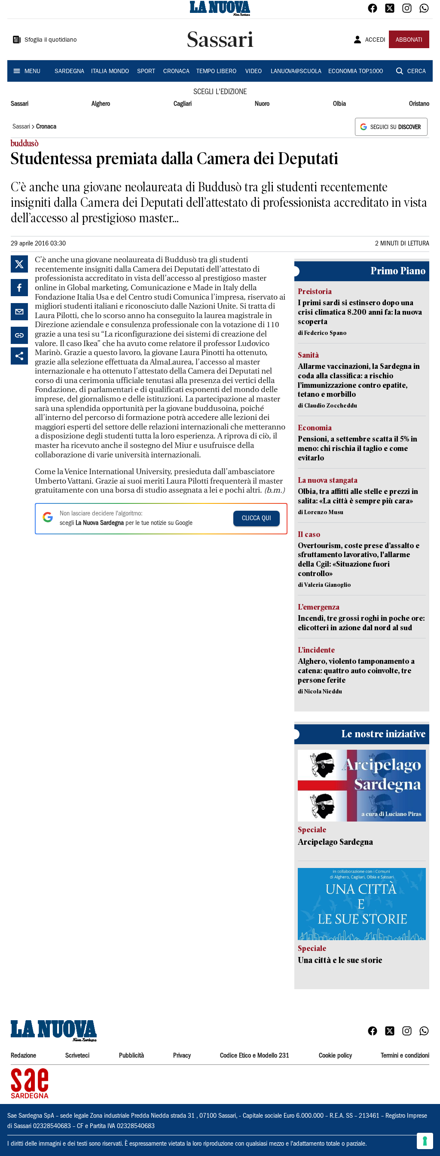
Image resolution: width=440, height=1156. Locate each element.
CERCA (416, 72)
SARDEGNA (69, 72)
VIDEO (253, 72)
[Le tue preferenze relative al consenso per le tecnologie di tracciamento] (425, 1141)
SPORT (146, 72)
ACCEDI (375, 40)
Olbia (339, 104)
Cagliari (183, 104)
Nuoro (262, 104)
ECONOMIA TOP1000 (355, 72)
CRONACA (176, 72)
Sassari (19, 104)
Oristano (419, 104)
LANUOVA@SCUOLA (296, 72)
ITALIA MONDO (110, 72)
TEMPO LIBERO (216, 72)
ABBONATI (409, 40)
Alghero (101, 104)
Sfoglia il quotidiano (50, 40)
